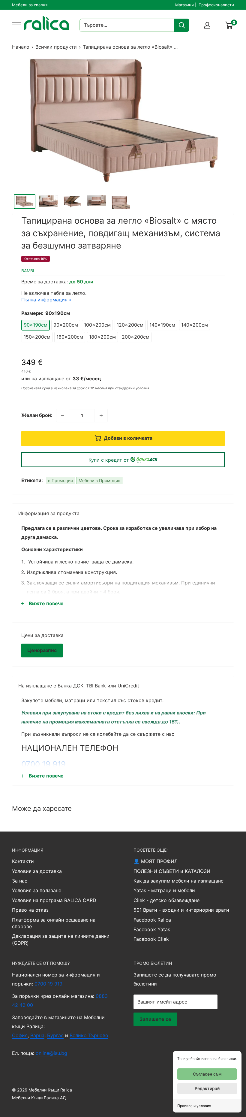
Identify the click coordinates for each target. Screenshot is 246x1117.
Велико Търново (89, 1035)
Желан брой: (36, 415)
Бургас (55, 1035)
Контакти (23, 861)
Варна (37, 1035)
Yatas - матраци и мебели (164, 890)
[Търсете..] (181, 25)
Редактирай (207, 1088)
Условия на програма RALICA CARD (54, 900)
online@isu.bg (51, 1053)
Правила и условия (194, 1105)
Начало (20, 47)
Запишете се (155, 1019)
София (20, 1035)
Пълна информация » (46, 300)
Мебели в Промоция (99, 480)
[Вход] (207, 25)
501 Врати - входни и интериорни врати (181, 910)
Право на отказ (30, 910)
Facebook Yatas (152, 929)
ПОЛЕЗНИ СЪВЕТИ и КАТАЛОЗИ (172, 871)
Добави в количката (127, 438)
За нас (19, 881)
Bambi (27, 270)
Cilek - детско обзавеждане (167, 900)
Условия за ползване (36, 890)
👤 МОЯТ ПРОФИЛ (156, 861)
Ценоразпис (42, 650)
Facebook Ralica (152, 920)
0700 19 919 (43, 764)
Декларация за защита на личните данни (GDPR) (61, 939)
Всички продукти (56, 47)
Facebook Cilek (151, 939)
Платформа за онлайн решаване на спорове (53, 923)
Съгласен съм (207, 1073)
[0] (229, 25)
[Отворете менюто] (15, 25)
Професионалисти (216, 4)
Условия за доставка (37, 871)
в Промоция (60, 480)
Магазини (184, 4)
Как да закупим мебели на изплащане (179, 881)
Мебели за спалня (29, 4)
